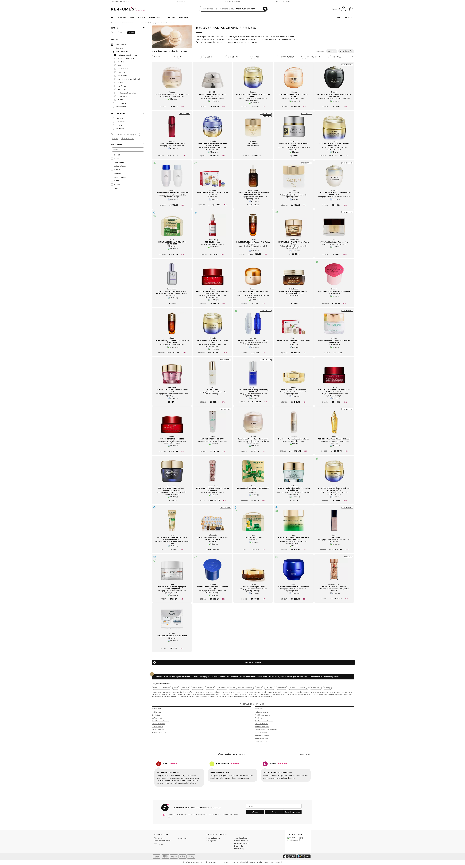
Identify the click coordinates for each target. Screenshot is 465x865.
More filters (345, 51)
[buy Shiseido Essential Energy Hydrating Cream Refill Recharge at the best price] (334, 276)
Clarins (116, 159)
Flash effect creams (261, 724)
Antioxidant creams (261, 738)
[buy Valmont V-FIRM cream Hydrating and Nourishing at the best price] (253, 129)
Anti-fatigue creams (262, 735)
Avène (116, 181)
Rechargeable (315, 688)
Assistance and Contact (120, 2)
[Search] (265, 9)
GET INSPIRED (207, 9)
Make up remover (127, 138)
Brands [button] (158, 57)
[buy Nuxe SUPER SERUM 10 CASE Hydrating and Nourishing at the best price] (253, 522)
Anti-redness (221, 688)
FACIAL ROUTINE (118, 113)
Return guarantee (282, 2)
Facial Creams (156, 712)
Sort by (331, 51)
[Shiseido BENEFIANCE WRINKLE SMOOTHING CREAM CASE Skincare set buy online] (294, 348)
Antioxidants (281, 688)
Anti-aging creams (261, 712)
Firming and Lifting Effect (161, 688)
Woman (131, 33)
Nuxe (116, 188)
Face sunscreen (117, 135)
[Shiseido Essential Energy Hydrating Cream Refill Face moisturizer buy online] (334, 299)
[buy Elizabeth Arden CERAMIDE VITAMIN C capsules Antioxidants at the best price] (334, 572)
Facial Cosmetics (127, 23)
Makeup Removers (158, 724)
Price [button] (182, 57)
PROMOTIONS (222, 9)
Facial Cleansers (157, 727)
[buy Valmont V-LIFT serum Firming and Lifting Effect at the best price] (212, 375)
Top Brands (116, 144)
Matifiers (259, 688)
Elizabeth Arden (120, 177)
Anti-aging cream (132, 135)
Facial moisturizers (261, 741)
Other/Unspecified (292, 812)
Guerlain (117, 173)
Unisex (122, 33)
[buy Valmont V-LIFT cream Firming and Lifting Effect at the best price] (293, 178)
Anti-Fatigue (270, 688)
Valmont (117, 184)
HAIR (132, 17)
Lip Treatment (157, 718)
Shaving (115, 138)
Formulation (287, 57)
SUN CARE (171, 17)
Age (257, 57)
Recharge (327, 688)
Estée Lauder (119, 162)
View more (303, 754)
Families (114, 39)
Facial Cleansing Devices (160, 721)
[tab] (128, 113)
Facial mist (185, 688)
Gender (114, 28)
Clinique (117, 170)
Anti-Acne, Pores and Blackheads (241, 688)
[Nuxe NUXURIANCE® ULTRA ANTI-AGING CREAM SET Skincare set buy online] (253, 496)
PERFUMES (183, 17)
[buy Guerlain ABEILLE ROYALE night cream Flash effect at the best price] (253, 572)
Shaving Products (158, 730)
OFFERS (338, 17)
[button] (164, 844)
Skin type (235, 57)
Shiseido (117, 155)
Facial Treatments (141, 23)
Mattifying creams (261, 732)
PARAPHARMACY (156, 17)
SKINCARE (122, 17)
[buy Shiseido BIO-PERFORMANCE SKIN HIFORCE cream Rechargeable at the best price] (293, 572)
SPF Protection (314, 57)
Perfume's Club (116, 23)
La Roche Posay (120, 166)
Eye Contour (156, 715)
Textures (336, 57)
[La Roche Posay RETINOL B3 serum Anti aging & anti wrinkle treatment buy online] (212, 249)
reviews (232, 754)
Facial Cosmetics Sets (159, 732)
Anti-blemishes (197, 688)
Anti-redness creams (262, 727)
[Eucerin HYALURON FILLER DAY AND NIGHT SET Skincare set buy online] (172, 643)
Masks (176, 688)
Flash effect (210, 688)
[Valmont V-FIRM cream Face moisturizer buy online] (253, 151)
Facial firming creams (262, 715)
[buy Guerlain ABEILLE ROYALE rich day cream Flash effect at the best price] (293, 375)
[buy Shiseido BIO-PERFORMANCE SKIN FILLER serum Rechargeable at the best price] (253, 326)
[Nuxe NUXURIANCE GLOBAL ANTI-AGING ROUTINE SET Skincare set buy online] (172, 249)
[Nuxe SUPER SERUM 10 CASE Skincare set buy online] (253, 545)
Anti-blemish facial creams (264, 721)
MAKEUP (141, 17)
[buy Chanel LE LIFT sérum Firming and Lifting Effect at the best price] (334, 522)
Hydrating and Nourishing (298, 688)
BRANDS (348, 17)
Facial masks (259, 718)
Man (114, 33)
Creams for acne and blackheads (266, 730)
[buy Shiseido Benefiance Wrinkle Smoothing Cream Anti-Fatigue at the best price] (253, 424)
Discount (209, 57)
